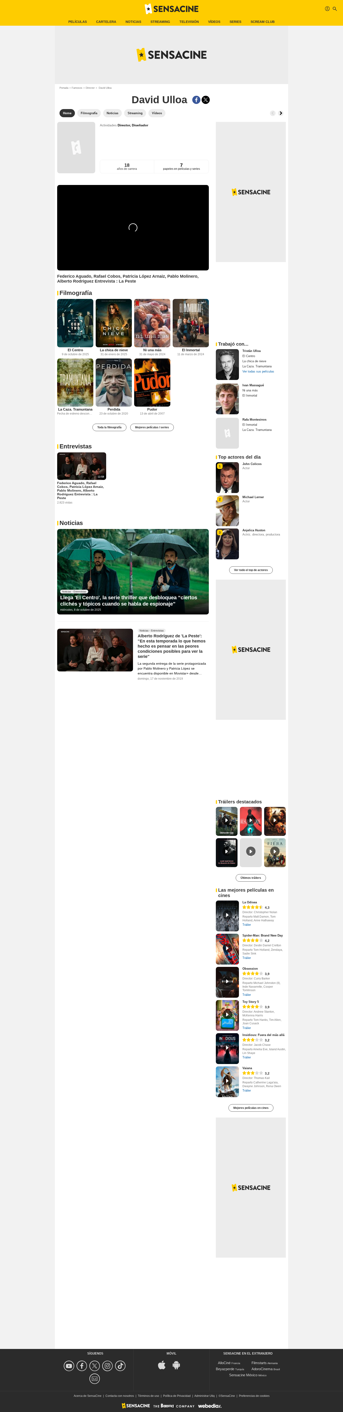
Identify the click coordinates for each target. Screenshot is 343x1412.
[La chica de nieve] (114, 323)
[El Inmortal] (191, 323)
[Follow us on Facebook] (82, 1366)
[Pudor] (152, 382)
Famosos (77, 87)
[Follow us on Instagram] (108, 1366)
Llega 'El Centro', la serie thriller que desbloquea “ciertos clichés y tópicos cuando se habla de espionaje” (128, 601)
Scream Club (263, 22)
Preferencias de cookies (254, 1396)
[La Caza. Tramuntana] (75, 382)
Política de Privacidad (177, 1396)
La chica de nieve (114, 350)
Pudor (152, 409)
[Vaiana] (227, 1081)
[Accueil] (171, 9)
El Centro (75, 350)
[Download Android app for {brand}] (179, 1365)
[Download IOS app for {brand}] (164, 1365)
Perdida (114, 409)
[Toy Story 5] (227, 1015)
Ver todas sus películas (258, 371)
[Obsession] (227, 982)
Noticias (133, 22)
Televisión (189, 22)
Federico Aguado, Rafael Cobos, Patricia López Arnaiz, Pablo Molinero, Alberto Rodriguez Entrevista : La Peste (80, 490)
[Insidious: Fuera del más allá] (227, 1048)
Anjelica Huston (253, 530)
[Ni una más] (152, 323)
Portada (64, 87)
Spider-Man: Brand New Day (262, 935)
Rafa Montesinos (254, 419)
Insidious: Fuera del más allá (263, 1035)
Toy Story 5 (250, 1002)
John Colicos (252, 464)
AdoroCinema (262, 1369)
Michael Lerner (253, 497)
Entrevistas (76, 446)
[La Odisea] (227, 916)
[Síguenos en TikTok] (121, 1366)
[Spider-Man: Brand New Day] (227, 949)
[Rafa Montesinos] (227, 433)
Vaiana (247, 1068)
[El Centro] (75, 323)
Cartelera (106, 22)
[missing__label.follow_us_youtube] (70, 1366)
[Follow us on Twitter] (95, 1366)
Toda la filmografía (109, 427)
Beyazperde (225, 1369)
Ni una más (152, 350)
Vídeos (214, 22)
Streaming (160, 22)
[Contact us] (95, 1378)
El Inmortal (191, 350)
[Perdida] (114, 382)
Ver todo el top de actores (251, 570)
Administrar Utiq (204, 1396)
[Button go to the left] (273, 113)
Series (235, 22)
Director (90, 87)
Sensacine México (243, 1375)
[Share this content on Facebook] (196, 100)
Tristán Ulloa (251, 351)
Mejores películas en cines (251, 1108)
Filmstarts (259, 1363)
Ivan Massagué (253, 385)
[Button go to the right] (281, 113)
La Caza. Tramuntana (75, 409)
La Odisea (249, 902)
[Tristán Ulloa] (227, 364)
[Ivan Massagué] (227, 398)
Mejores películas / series (152, 427)
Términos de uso (148, 1396)
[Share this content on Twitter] (206, 100)
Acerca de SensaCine (88, 1396)
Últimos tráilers (251, 878)
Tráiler (246, 924)
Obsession (250, 968)
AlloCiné (224, 1363)
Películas (77, 22)
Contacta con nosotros (119, 1396)
